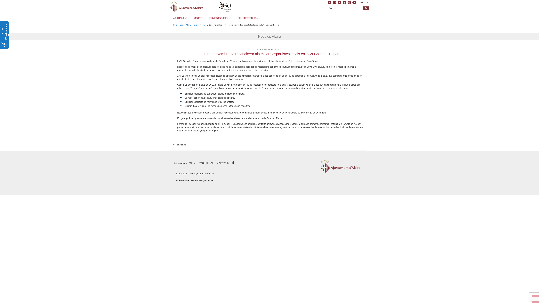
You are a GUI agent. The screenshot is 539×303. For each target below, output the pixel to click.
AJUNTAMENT (180, 18)
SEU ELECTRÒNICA (248, 18)
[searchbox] (349, 8)
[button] (366, 8)
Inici (175, 25)
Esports (181, 145)
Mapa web (223, 163)
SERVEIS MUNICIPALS (220, 18)
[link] (362, 2)
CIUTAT (198, 18)
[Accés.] (233, 163)
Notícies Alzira (185, 25)
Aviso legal (206, 163)
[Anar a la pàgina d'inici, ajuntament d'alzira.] (201, 7)
